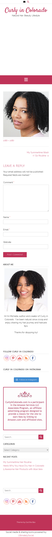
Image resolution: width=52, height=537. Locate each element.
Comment (8, 182)
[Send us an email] (24, 2)
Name (6, 217)
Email (6, 229)
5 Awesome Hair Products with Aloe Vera (22, 469)
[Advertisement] (26, 45)
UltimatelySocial (26, 535)
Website (7, 242)
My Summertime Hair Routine (17, 462)
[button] (26, 79)
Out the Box (30, 522)
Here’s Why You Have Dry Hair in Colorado (23, 465)
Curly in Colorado (26, 10)
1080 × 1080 (8, 140)
